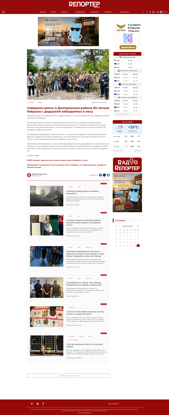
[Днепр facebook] (43, 403)
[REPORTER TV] (153, 12)
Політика (71, 336)
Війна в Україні (73, 340)
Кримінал (88, 247)
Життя (31, 102)
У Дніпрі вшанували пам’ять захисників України (84, 345)
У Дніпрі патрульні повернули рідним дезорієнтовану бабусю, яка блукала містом (83, 222)
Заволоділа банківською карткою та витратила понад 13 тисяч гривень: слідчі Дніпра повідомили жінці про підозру (85, 253)
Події (39, 102)
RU (166, 12)
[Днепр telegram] (150, 12)
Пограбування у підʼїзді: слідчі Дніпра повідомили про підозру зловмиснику (84, 284)
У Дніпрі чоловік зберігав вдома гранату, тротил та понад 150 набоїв (85, 313)
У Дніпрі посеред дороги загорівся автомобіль (82, 192)
